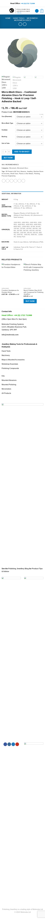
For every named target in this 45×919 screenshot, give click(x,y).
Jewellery (30, 171)
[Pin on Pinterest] (19, 181)
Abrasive (23, 171)
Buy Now (8, 158)
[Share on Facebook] (7, 181)
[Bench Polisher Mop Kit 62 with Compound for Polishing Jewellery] (33, 275)
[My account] (37, 11)
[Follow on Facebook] (5, 744)
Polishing (37, 173)
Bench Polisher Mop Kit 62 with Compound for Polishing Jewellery (33, 292)
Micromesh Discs (22, 20)
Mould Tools (14, 173)
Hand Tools (18, 18)
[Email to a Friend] (15, 181)
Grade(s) (4, 130)
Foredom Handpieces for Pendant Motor (10, 291)
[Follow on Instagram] (9, 744)
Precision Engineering (8, 176)
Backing (4, 136)
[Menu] (3, 10)
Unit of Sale (6, 143)
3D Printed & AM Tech (13, 171)
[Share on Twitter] (11, 181)
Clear (41, 114)
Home (8, 18)
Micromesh (32, 18)
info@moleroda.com (10, 335)
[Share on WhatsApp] (3, 181)
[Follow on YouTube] (17, 744)
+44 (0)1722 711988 (28, 3)
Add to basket (22, 152)
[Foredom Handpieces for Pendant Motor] (11, 275)
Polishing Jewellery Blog (18, 569)
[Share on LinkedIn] (23, 181)
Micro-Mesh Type (7, 123)
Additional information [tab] (11, 193)
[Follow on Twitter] (13, 744)
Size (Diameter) (7, 116)
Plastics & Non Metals (26, 173)
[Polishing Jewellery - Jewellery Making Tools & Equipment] (19, 10)
